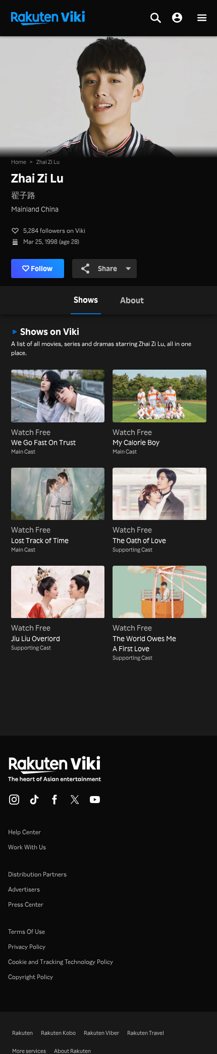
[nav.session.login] (177, 18)
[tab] (86, 300)
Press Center (25, 904)
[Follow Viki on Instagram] (14, 803)
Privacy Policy (26, 946)
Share (107, 268)
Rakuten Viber (101, 1032)
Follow (41, 268)
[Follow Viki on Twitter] (75, 803)
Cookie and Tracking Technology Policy (60, 961)
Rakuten (22, 1032)
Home (18, 161)
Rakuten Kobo (58, 1032)
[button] (201, 18)
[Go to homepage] (48, 17)
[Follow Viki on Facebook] (54, 803)
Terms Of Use (26, 931)
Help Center (24, 832)
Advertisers (24, 889)
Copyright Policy (30, 977)
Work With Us (27, 847)
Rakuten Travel (145, 1032)
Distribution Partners (37, 874)
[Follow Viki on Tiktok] (34, 803)
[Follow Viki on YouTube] (95, 803)
